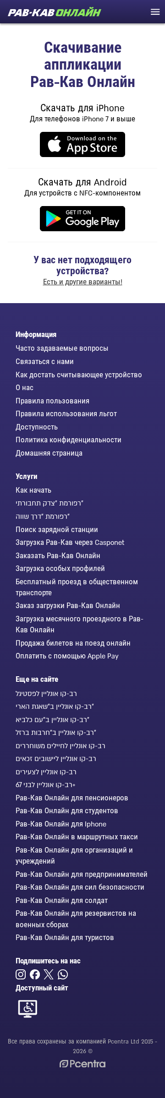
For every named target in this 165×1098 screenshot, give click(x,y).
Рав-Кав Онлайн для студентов (67, 810)
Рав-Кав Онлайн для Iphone (61, 823)
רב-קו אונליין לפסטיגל (46, 693)
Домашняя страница (49, 452)
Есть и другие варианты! (82, 281)
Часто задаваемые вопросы (62, 348)
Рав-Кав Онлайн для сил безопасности (80, 886)
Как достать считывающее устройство (79, 374)
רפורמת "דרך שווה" (43, 516)
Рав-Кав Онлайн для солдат (62, 900)
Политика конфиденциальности (68, 439)
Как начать (33, 490)
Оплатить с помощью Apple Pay (67, 655)
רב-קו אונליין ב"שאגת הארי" (55, 706)
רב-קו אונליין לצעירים (46, 771)
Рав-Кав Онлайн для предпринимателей (82, 874)
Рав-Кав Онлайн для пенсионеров (72, 797)
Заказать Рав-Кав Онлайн (58, 555)
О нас (24, 387)
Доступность (37, 426)
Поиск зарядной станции (57, 529)
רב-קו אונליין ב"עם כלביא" (52, 719)
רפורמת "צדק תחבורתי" (49, 502)
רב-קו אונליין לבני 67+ (46, 784)
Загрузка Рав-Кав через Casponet (70, 542)
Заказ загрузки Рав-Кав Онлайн (68, 605)
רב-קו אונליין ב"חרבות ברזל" (56, 732)
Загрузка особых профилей (60, 568)
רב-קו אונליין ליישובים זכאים (56, 758)
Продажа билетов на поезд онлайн (73, 642)
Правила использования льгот (66, 413)
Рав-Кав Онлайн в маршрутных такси (77, 836)
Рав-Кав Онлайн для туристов (65, 937)
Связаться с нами (45, 361)
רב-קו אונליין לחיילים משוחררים (60, 745)
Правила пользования (52, 400)
